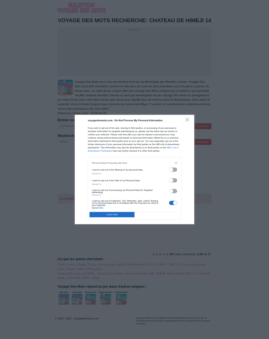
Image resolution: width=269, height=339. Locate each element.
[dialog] (134, 169)
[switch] (173, 170)
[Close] (188, 121)
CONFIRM (112, 215)
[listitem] (134, 162)
